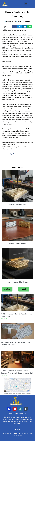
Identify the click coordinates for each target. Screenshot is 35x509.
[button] (25, 3)
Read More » (4, 318)
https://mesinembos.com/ (17, 154)
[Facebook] (9, 409)
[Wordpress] (20, 409)
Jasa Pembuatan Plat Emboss (17, 282)
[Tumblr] (26, 409)
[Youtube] (14, 409)
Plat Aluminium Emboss (17, 243)
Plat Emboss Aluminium (17, 205)
